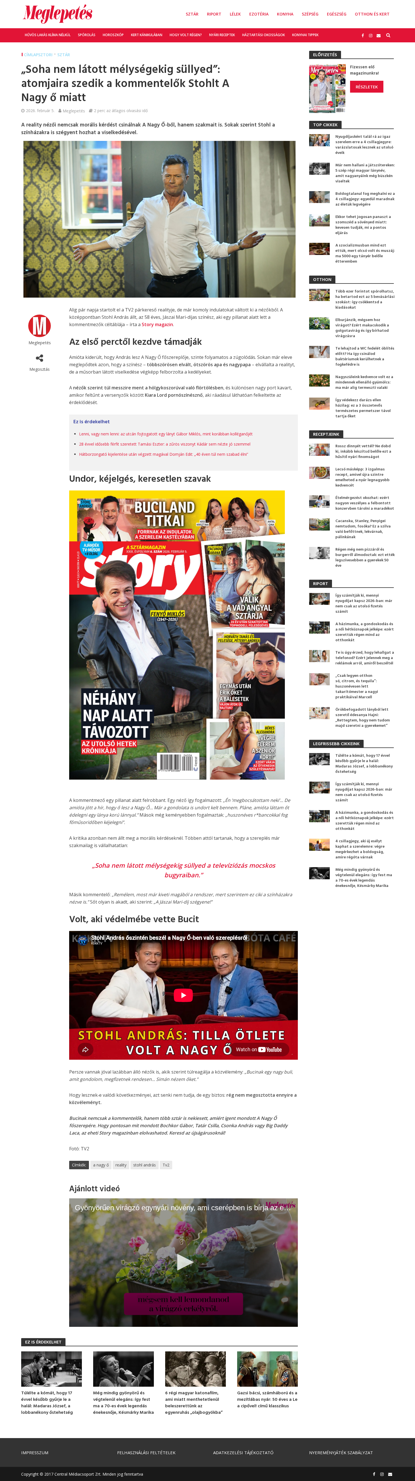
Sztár (192, 14)
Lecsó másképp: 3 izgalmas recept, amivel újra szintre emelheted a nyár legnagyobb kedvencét (362, 477)
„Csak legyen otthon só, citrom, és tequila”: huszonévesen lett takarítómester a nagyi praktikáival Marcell (356, 686)
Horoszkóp (113, 34)
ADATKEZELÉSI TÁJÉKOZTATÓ (243, 1452)
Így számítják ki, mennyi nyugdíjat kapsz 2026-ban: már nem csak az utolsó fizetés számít (363, 603)
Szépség (310, 14)
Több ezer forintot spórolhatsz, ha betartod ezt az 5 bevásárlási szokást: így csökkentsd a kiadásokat (365, 299)
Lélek (235, 14)
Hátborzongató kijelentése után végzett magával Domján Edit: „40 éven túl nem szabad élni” (163, 454)
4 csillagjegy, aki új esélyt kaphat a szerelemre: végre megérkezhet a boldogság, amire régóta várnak (360, 849)
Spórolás (86, 34)
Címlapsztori (38, 54)
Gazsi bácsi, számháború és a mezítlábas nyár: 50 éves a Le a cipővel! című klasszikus (267, 1400)
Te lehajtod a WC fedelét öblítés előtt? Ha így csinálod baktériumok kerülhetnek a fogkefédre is (364, 356)
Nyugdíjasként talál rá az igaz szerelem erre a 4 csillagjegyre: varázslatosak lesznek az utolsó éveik (364, 145)
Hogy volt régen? (186, 34)
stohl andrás (144, 1165)
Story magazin (157, 324)
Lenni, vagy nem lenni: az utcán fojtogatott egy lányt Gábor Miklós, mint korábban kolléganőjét (166, 434)
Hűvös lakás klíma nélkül (48, 34)
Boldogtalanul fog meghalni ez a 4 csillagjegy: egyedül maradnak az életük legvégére (365, 199)
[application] (183, 1262)
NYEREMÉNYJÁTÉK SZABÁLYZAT (341, 1452)
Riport (214, 14)
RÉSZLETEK (367, 87)
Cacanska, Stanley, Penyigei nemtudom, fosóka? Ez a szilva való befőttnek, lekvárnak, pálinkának (363, 529)
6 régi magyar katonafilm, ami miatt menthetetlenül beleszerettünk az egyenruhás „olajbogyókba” (193, 1403)
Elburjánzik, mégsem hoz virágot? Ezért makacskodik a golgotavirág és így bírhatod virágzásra (362, 328)
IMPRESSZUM (34, 1452)
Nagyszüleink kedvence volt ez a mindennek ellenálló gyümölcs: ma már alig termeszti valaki (364, 382)
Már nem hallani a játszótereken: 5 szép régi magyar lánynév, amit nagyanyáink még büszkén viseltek (365, 173)
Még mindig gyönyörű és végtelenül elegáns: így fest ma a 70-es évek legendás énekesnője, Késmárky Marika (123, 1403)
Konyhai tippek (305, 34)
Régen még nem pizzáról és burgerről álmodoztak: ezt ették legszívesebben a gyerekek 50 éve (365, 557)
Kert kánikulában (146, 34)
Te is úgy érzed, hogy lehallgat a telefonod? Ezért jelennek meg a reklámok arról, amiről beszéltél (364, 658)
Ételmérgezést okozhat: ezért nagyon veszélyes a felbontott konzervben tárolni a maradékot (364, 503)
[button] (183, 1262)
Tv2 (166, 1165)
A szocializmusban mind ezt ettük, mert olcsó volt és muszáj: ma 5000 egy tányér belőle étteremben (365, 253)
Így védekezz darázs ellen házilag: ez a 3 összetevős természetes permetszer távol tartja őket (363, 408)
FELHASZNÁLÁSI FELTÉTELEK (146, 1452)
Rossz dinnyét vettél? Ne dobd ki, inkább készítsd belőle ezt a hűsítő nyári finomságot (363, 452)
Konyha (285, 14)
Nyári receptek (222, 34)
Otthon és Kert (372, 14)
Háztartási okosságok (263, 34)
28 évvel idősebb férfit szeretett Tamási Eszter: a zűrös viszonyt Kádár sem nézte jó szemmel (164, 444)
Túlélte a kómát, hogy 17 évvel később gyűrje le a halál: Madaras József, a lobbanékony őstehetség (47, 1403)
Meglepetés (74, 111)
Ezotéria (258, 14)
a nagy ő (101, 1165)
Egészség (336, 14)
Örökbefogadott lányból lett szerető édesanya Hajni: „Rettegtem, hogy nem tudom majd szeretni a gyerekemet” (362, 717)
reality (120, 1165)
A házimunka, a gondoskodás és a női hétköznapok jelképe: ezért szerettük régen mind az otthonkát (364, 632)
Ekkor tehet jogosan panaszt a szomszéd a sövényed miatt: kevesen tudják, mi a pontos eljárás (363, 225)
